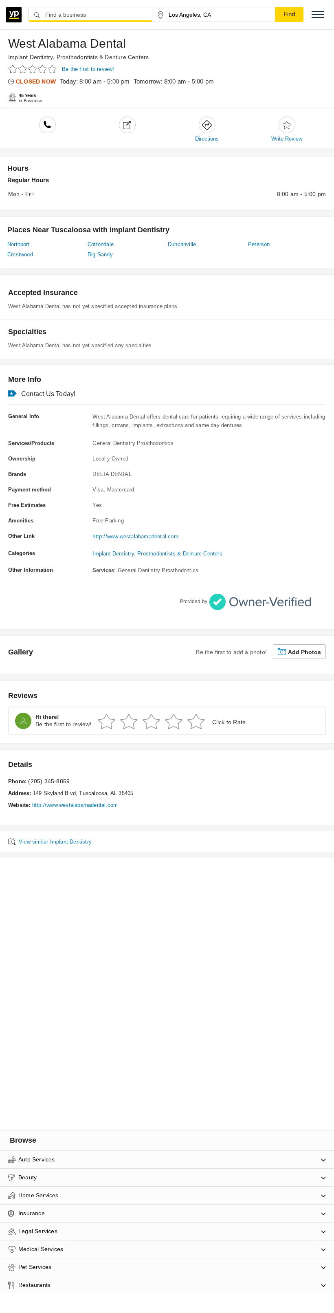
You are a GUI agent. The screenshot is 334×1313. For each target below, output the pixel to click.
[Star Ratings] (33, 68)
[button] (318, 14)
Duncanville (182, 244)
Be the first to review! (88, 69)
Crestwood (20, 254)
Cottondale (101, 244)
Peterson (259, 244)
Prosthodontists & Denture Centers (103, 57)
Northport (18, 244)
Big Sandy (100, 254)
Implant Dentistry (30, 57)
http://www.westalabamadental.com (135, 536)
